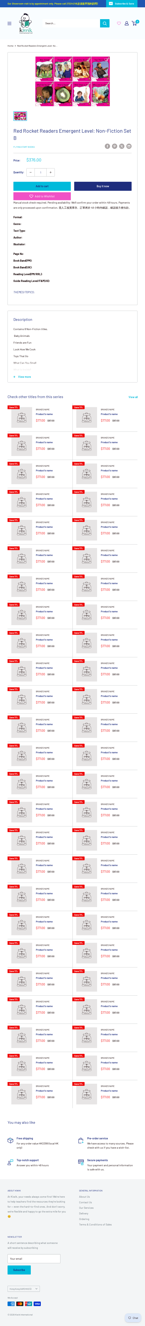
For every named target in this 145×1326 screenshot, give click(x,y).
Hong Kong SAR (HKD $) (20, 1288)
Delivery (83, 1213)
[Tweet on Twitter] (121, 146)
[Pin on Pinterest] (114, 146)
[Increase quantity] (51, 172)
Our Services (86, 1207)
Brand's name (43, 409)
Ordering (84, 1219)
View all (133, 397)
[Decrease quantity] (31, 172)
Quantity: (18, 172)
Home (10, 45)
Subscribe (19, 1269)
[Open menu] (9, 23)
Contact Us (85, 1202)
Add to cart (42, 186)
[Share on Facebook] (107, 146)
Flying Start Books (24, 146)
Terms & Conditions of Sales (95, 1224)
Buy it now (103, 186)
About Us (84, 1196)
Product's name (44, 414)
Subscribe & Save (124, 3)
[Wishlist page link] (119, 23)
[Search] (105, 23)
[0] (134, 23)
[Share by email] (129, 146)
